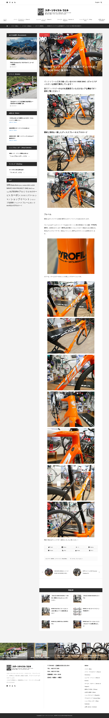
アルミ (22, 191)
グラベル (31, 195)
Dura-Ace (14, 185)
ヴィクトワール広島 (52, 82)
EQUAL (20, 185)
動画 (8, 205)
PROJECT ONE (22, 188)
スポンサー (60, 225)
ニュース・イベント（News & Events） (43, 20)
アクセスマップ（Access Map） (93, 698)
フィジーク (18, 203)
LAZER (32, 185)
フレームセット (79, 558)
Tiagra (8, 191)
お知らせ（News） (13, 122)
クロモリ (24, 195)
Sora (33, 188)
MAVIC (9, 188)
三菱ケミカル (72, 225)
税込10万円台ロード (15, 205)
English (97, 2)
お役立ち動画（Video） (90, 692)
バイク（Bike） (5, 20)
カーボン (73, 558)
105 (8, 185)
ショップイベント (20, 199)
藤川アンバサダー (51, 89)
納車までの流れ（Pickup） (91, 689)
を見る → (19, 156)
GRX (28, 185)
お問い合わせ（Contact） (101, 20)
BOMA (74, 82)
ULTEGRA (14, 191)
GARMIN (24, 185)
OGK (14, 188)
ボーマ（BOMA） (44, 35)
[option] (22, 53)
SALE (30, 188)
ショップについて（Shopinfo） (92, 695)
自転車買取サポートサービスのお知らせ (19, 128)
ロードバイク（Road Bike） (66, 73)
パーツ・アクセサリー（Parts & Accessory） (22, 20)
